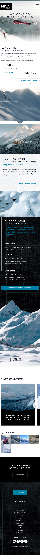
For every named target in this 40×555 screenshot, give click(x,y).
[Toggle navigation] (37, 6)
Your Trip (20, 515)
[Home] (6, 6)
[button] (35, 405)
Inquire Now (20, 492)
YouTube (14, 541)
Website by (21, 546)
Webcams (20, 530)
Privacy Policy (20, 523)
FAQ (20, 527)
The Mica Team (20, 533)
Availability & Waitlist (20, 513)
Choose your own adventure (20, 288)
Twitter (22, 541)
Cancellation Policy (20, 520)
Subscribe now (20, 475)
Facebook (18, 541)
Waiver (20, 525)
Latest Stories (12, 379)
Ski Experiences (20, 510)
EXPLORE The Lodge (27, 183)
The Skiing (9, 72)
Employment (20, 518)
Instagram (26, 541)
